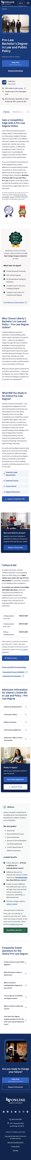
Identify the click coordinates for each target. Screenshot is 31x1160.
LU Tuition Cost (14, 924)
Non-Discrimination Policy (15, 1143)
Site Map (15, 1151)
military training (12, 904)
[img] (9, 211)
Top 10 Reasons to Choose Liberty (13, 303)
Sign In (21, 3)
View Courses (12, 84)
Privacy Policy (15, 1147)
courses (20, 88)
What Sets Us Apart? (19, 112)
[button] (15, 63)
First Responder (21, 877)
